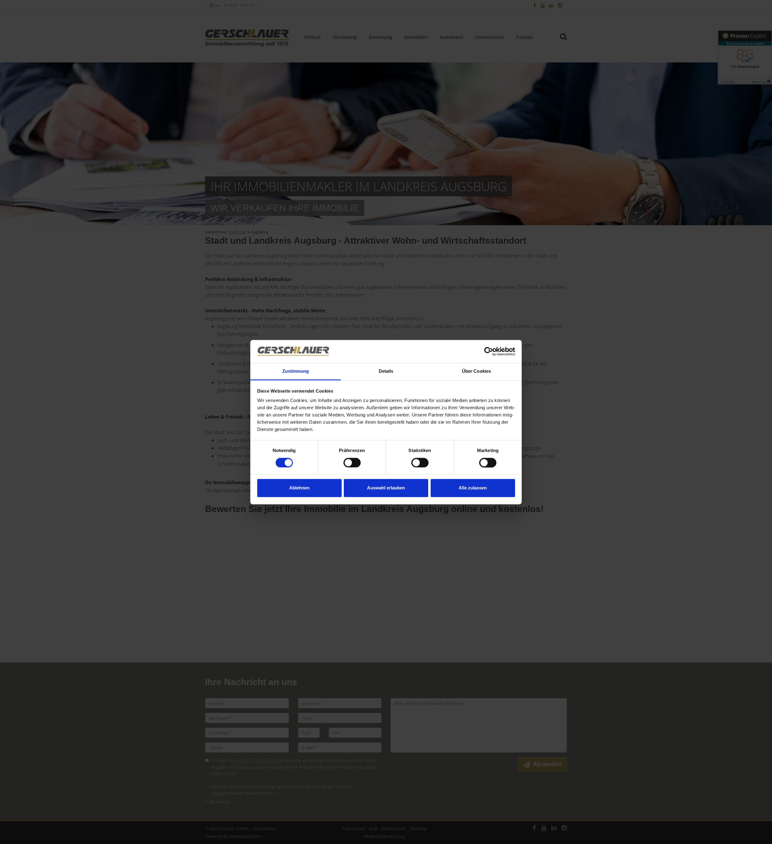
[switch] (352, 462)
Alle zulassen (473, 488)
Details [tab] (386, 371)
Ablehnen (299, 488)
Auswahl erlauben (386, 488)
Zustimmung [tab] (295, 371)
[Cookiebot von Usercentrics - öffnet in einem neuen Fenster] (488, 351)
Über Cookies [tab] (476, 371)
